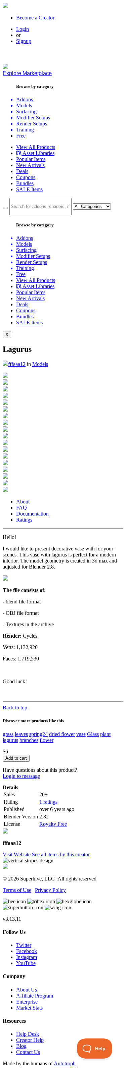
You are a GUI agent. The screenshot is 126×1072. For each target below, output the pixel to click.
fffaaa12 (17, 364)
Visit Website (17, 854)
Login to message (21, 776)
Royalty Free (53, 824)
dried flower (62, 734)
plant (105, 734)
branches (28, 740)
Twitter (23, 945)
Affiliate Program (34, 996)
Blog (21, 1046)
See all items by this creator (61, 854)
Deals (22, 171)
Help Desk (27, 1034)
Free (21, 136)
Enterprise (27, 1002)
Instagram (26, 957)
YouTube (26, 963)
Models (40, 364)
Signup (23, 41)
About (23, 501)
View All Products (35, 147)
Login (22, 29)
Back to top (15, 707)
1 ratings (48, 802)
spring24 (38, 734)
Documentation (32, 514)
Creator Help (30, 1040)
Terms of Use (17, 890)
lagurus (10, 740)
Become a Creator (35, 17)
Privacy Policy (50, 890)
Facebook (26, 951)
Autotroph (65, 1063)
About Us (26, 990)
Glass (93, 734)
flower (46, 740)
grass (8, 734)
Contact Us (28, 1052)
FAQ (21, 508)
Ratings (24, 520)
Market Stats (29, 1008)
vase (81, 734)
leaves (21, 734)
